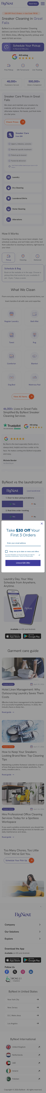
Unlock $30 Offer (23, 563)
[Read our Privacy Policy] (39, 555)
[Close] (42, 523)
